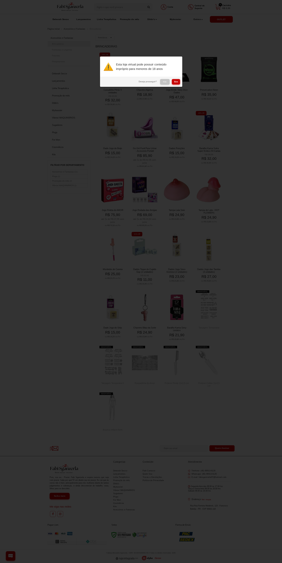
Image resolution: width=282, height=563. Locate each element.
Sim (176, 81)
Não (165, 82)
